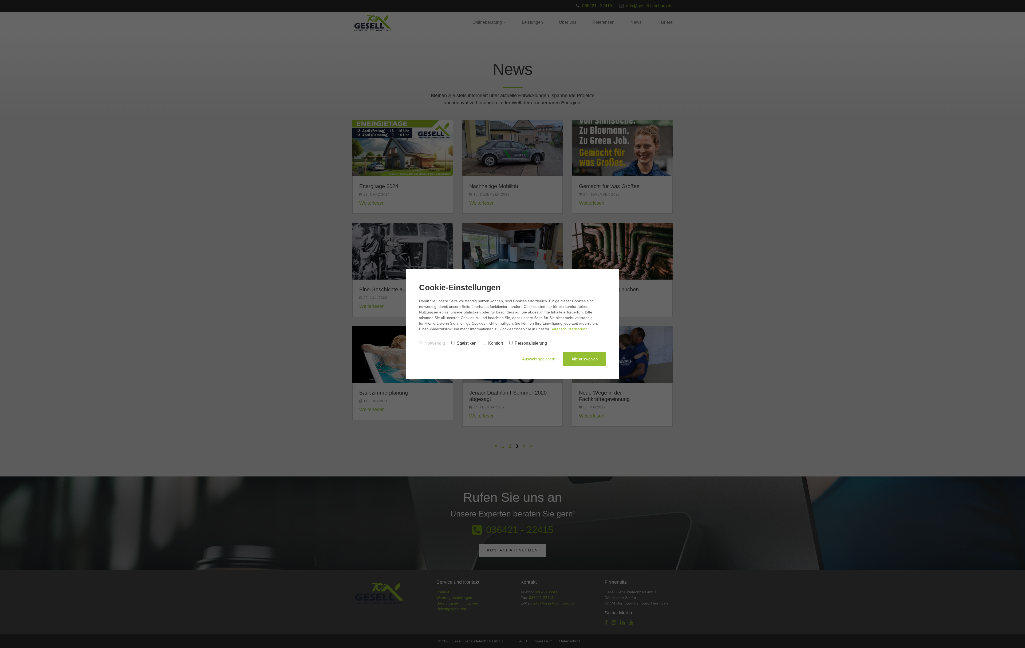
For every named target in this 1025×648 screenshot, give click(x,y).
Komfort (495, 343)
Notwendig (434, 343)
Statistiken (466, 343)
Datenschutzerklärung (569, 329)
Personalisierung (531, 343)
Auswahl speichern (538, 359)
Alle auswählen (584, 359)
